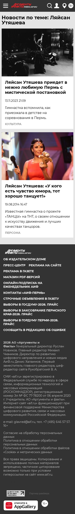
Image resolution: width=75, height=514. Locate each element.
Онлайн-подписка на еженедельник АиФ (22, 285)
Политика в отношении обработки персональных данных (30, 442)
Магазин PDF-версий (21, 277)
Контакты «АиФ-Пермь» (24, 293)
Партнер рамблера (39, 493)
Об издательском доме (24, 259)
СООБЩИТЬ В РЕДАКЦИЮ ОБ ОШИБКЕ (34, 330)
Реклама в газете (18, 271)
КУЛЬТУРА (13, 124)
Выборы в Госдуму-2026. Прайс (30, 304)
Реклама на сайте (45, 265)
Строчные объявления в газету (31, 299)
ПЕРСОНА (12, 232)
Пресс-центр (14, 265)
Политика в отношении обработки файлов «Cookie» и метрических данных (36, 450)
